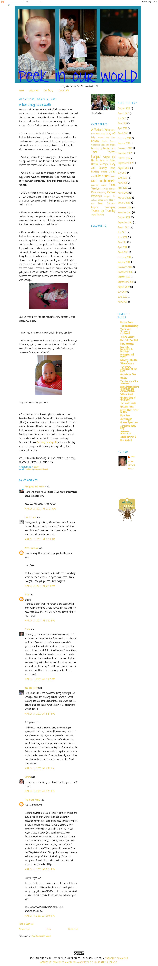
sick (111, 200)
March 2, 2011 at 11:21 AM (40, 509)
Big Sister (110, 138)
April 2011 (122, 247)
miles (93, 177)
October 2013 (124, 108)
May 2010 (122, 302)
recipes (107, 196)
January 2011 (124, 262)
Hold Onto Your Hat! (129, 340)
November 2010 (125, 272)
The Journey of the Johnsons (129, 382)
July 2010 (122, 292)
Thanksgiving (109, 207)
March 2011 (123, 252)
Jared (112, 171)
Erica (27, 595)
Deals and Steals (108, 145)
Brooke (133, 457)
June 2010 (122, 297)
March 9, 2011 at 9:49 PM (40, 916)
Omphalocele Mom (128, 374)
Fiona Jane (125, 416)
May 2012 (122, 183)
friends (111, 152)
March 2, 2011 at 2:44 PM (40, 586)
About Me (34, 91)
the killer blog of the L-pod (127, 399)
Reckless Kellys (127, 407)
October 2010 (124, 277)
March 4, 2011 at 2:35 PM (40, 869)
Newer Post (24, 929)
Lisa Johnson (30, 517)
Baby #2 (110, 133)
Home (21, 91)
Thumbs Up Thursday (103, 211)
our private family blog (128, 427)
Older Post (73, 929)
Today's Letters (127, 337)
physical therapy (108, 189)
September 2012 (125, 163)
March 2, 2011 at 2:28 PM (40, 539)
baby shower (97, 137)
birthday (95, 141)
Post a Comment (26, 924)
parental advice (98, 185)
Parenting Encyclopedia (47, 442)
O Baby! (123, 378)
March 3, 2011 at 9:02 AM (40, 679)
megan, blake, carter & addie (129, 411)
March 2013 (123, 133)
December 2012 (125, 148)
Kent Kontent (126, 440)
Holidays (103, 164)
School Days (103, 200)
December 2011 (125, 208)
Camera (112, 141)
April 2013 (122, 128)
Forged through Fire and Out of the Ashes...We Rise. (129, 389)
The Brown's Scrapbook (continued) (125, 331)
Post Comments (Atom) (41, 936)
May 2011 (122, 242)
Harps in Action (107, 161)
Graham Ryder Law (129, 422)
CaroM (28, 777)
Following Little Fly (128, 360)
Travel (93, 215)
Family (106, 148)
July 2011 (122, 232)
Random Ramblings (41, 469)
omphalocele (107, 181)
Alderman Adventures (125, 432)
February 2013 (124, 138)
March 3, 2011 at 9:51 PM (40, 791)
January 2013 (124, 143)
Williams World (126, 394)
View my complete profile (131, 465)
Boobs (104, 141)
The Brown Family (32, 800)
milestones (29, 469)
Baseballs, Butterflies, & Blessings (126, 349)
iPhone (104, 172)
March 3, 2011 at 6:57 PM (40, 714)
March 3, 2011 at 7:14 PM (40, 768)
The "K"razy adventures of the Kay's (128, 369)
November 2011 (124, 213)
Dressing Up (96, 148)
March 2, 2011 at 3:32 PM (40, 621)
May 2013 (122, 123)
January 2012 (124, 203)
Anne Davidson (31, 548)
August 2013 (123, 113)
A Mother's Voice (100, 130)
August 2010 (124, 287)
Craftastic (95, 145)
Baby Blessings (127, 344)
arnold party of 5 (128, 437)
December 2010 (125, 267)
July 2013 (122, 118)
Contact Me (64, 91)
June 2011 (122, 237)
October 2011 (124, 217)
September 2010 (125, 282)
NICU (94, 181)
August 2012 (123, 168)
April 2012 (122, 188)
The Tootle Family (128, 403)
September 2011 (125, 222)
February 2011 (124, 257)
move (113, 176)
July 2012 (122, 173)
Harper (96, 157)
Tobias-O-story (127, 363)
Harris (94, 164)
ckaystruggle (126, 419)
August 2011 (123, 227)
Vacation (100, 215)
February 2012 (124, 198)
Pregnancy (101, 192)
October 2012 (124, 158)
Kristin (27, 629)
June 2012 (122, 178)
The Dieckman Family (129, 326)
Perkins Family (126, 322)
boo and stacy (31, 688)
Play (93, 192)
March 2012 (123, 193)
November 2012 (125, 153)
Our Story (48, 91)
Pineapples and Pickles (35, 487)
